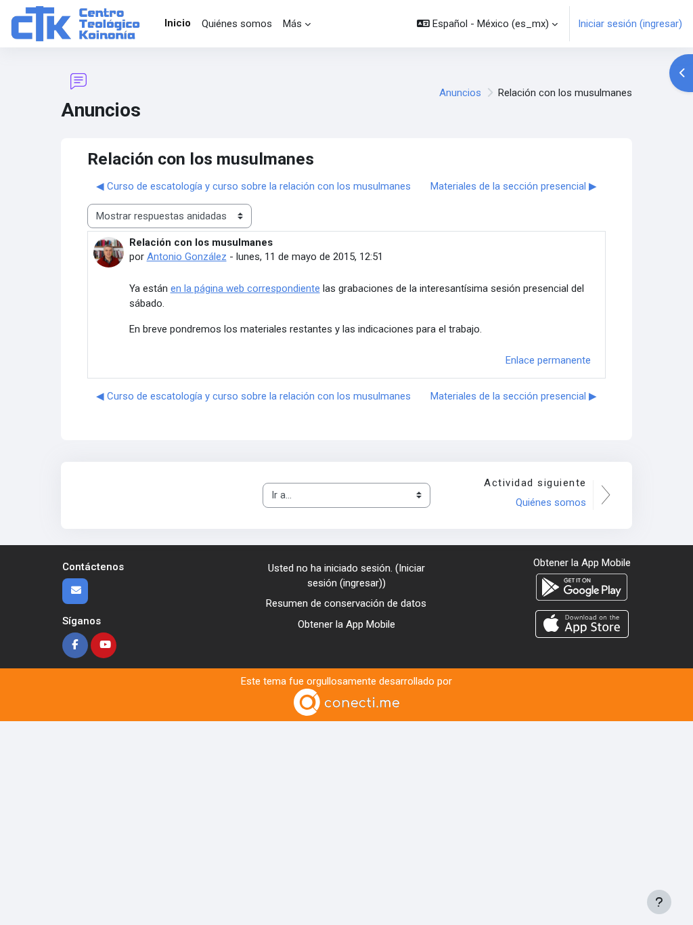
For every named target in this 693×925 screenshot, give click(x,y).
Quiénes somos (551, 502)
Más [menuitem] (292, 24)
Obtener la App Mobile (346, 624)
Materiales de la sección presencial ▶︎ (513, 186)
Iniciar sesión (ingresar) (630, 24)
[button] (487, 23)
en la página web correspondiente (245, 288)
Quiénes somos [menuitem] (237, 24)
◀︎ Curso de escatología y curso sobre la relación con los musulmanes (253, 186)
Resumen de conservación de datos (346, 603)
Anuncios (460, 93)
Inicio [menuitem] (177, 23)
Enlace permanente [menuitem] (548, 360)
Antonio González (187, 257)
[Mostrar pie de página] (659, 902)
